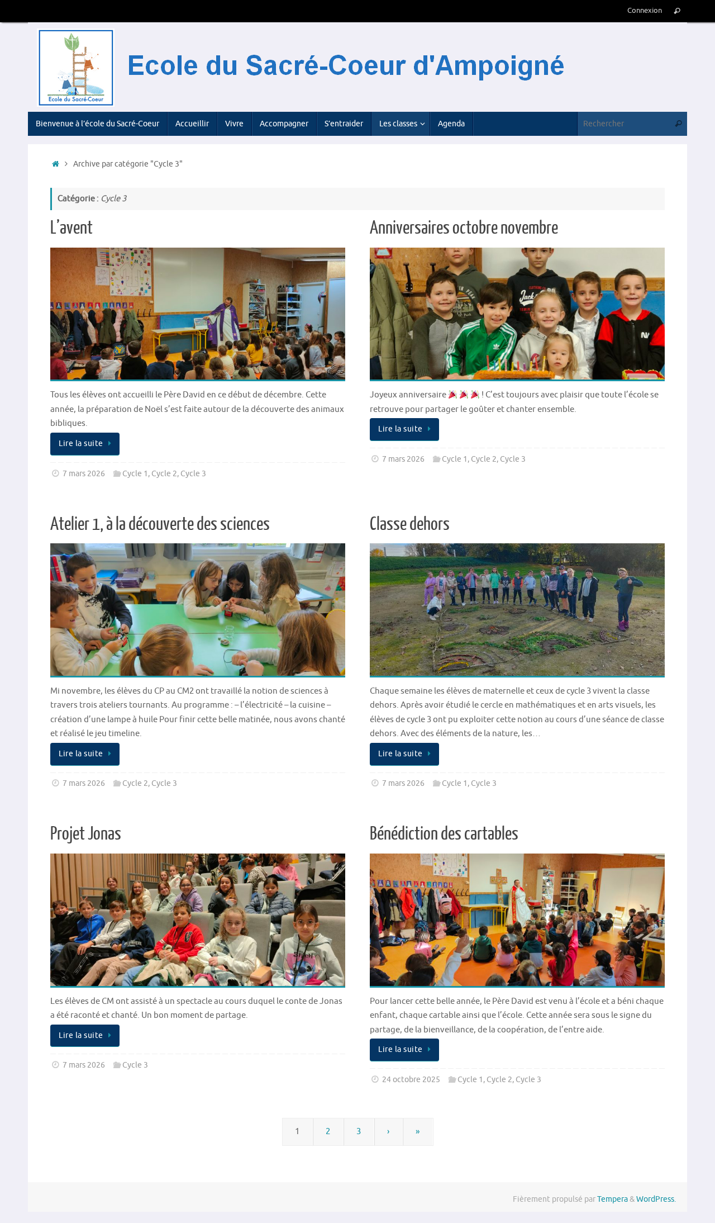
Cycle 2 (164, 473)
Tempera (612, 1199)
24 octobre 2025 (411, 1079)
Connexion (644, 10)
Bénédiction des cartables (444, 834)
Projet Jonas (85, 834)
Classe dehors (410, 524)
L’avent (71, 228)
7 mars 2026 (84, 473)
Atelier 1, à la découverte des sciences (160, 524)
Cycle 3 (193, 473)
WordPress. (656, 1199)
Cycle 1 (135, 473)
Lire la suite (81, 443)
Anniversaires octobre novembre (464, 228)
